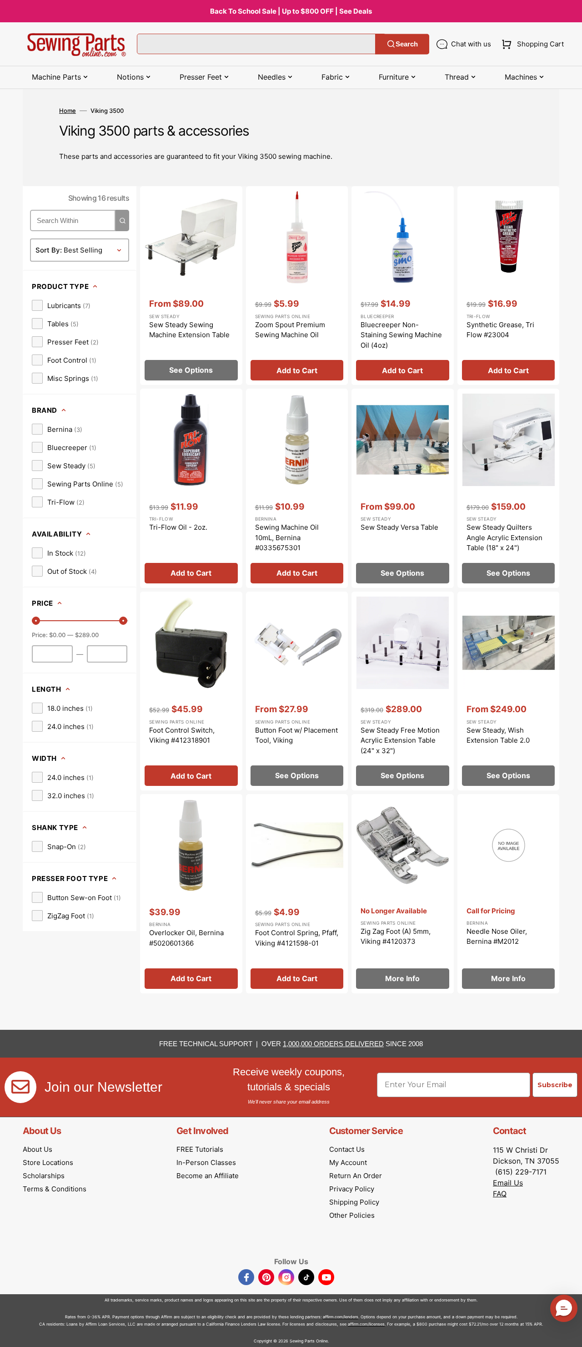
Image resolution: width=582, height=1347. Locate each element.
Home (67, 110)
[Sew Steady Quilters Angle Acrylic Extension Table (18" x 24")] (508, 488)
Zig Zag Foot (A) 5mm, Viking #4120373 (396, 936)
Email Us (508, 1182)
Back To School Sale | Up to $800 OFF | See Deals (291, 11)
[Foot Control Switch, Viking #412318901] (191, 691)
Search (407, 44)
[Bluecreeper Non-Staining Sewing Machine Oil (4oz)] (402, 285)
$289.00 (87, 634)
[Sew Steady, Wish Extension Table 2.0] (508, 691)
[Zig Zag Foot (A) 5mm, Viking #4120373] (402, 893)
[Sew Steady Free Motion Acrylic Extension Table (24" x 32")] (402, 691)
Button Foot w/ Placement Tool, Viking (296, 735)
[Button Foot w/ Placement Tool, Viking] (297, 691)
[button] (530, 44)
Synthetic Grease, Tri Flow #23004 (500, 329)
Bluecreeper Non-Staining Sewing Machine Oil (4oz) (401, 334)
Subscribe (554, 1085)
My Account (348, 1162)
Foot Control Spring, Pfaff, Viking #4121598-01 (296, 937)
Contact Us (347, 1149)
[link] (61, 305)
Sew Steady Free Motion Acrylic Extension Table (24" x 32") (400, 740)
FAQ (500, 1193)
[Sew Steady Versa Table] (402, 488)
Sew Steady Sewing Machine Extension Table (189, 329)
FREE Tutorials (199, 1149)
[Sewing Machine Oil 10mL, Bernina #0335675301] (297, 488)
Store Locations (48, 1162)
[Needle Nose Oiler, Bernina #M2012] (508, 893)
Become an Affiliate (207, 1175)
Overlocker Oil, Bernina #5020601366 (186, 937)
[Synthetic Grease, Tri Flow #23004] (508, 285)
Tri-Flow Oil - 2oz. (178, 527)
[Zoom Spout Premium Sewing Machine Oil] (297, 285)
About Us (37, 1149)
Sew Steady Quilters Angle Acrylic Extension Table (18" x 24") (504, 537)
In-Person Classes (206, 1162)
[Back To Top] (568, 1333)
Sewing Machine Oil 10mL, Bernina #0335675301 (287, 537)
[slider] (36, 621)
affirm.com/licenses (366, 1324)
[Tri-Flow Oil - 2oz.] (191, 488)
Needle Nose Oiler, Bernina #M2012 (497, 936)
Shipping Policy (354, 1202)
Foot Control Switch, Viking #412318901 (182, 735)
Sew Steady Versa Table (399, 527)
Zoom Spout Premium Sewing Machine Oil (290, 329)
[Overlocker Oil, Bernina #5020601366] (191, 893)
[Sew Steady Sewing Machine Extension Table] (191, 285)
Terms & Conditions (54, 1189)
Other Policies (352, 1215)
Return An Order (355, 1175)
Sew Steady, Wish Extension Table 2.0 (498, 735)
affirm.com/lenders (340, 1316)
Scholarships (44, 1175)
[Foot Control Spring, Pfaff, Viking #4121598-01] (297, 893)
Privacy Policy (351, 1189)
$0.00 (57, 634)
